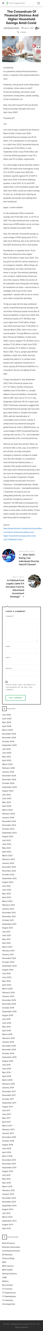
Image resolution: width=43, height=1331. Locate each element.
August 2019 (7, 1015)
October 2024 (8, 783)
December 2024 (9, 775)
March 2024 (7, 810)
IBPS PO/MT (7, 1270)
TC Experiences (9, 1293)
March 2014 (7, 1217)
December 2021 (9, 912)
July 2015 (6, 1175)
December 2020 (9, 958)
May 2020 (6, 981)
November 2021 (9, 916)
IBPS (4, 1262)
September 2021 (9, 924)
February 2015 (8, 1190)
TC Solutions (7, 1300)
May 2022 (6, 893)
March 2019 (7, 1034)
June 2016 (6, 1148)
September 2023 (9, 833)
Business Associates (11, 1247)
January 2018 (8, 1087)
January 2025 (8, 772)
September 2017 (9, 1103)
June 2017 (6, 1114)
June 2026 (6, 718)
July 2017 (6, 1110)
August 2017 (7, 1107)
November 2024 (9, 779)
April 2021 (6, 943)
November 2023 (9, 825)
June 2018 (6, 1068)
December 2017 (9, 1091)
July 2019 (6, 1019)
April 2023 (6, 852)
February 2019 (8, 1038)
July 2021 (6, 931)
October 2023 (8, 829)
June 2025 (6, 753)
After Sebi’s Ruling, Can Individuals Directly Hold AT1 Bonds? (21, 558)
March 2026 (7, 730)
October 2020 (8, 962)
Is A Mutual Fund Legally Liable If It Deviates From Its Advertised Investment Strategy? (21, 587)
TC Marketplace (9, 1296)
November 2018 (9, 1049)
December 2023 (9, 821)
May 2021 (6, 939)
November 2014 (9, 1202)
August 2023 (7, 836)
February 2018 (8, 1084)
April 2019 (6, 1030)
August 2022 (7, 882)
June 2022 (6, 890)
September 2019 (9, 1011)
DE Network (7, 1254)
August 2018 (7, 1061)
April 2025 (6, 760)
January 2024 (8, 817)
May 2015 (6, 1179)
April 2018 (6, 1076)
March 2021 (7, 947)
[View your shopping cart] (38, 3)
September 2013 (9, 1221)
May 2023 (6, 848)
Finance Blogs (8, 1258)
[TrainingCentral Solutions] (15, 3)
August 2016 (7, 1145)
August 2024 (7, 791)
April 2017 (6, 1122)
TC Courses (7, 1289)
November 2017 (9, 1095)
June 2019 (6, 1023)
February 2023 (8, 859)
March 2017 (7, 1125)
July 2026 (6, 715)
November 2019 (9, 1004)
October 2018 (8, 1053)
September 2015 (9, 1167)
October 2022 (8, 874)
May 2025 (6, 756)
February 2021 (8, 950)
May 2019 (6, 1027)
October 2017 (8, 1099)
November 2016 (9, 1137)
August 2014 (7, 1209)
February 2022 (8, 905)
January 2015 (8, 1194)
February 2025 (8, 768)
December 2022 (9, 867)
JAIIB (4, 1277)
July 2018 (6, 1065)
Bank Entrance (8, 1243)
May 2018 (6, 1072)
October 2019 (8, 1008)
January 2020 (8, 996)
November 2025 (9, 737)
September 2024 (9, 787)
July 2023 (6, 840)
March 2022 (7, 901)
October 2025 (8, 741)
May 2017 (6, 1118)
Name (8, 646)
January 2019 (8, 1042)
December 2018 (9, 1046)
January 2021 (8, 954)
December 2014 (9, 1198)
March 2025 (7, 764)
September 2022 (9, 878)
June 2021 (6, 935)
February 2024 (8, 813)
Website (9, 668)
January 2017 (8, 1133)
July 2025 (6, 749)
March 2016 (7, 1156)
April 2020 (6, 985)
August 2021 (7, 928)
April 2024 (6, 806)
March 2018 (7, 1080)
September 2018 (9, 1057)
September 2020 (9, 966)
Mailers (5, 1281)
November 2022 (9, 871)
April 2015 (6, 1183)
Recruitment (7, 1285)
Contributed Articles (11, 28)
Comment (10, 616)
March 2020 (7, 989)
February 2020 (8, 992)
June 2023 (6, 844)
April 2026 (6, 726)
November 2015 (9, 1164)
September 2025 (9, 745)
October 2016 (8, 1141)
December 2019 (9, 1000)
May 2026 (6, 722)
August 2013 (7, 1224)
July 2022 (6, 886)
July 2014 (6, 1213)
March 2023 (7, 855)
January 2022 (8, 909)
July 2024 (6, 795)
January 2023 (8, 863)
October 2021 (8, 920)
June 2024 (6, 798)
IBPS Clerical (7, 1266)
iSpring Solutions (9, 1273)
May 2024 (6, 802)
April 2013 (6, 1228)
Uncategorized (8, 1304)
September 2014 (9, 1205)
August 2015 (7, 1171)
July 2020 (6, 973)
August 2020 (7, 970)
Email (8, 657)
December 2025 (9, 734)
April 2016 (6, 1152)
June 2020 (6, 977)
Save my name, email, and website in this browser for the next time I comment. (20, 687)
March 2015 (7, 1186)
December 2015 (9, 1160)
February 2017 (8, 1129)
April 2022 (6, 897)
